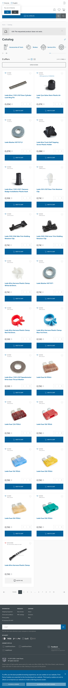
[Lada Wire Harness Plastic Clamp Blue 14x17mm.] (50, 320)
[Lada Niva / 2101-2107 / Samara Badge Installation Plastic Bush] (18, 179)
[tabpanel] (12, 47)
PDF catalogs (20, 614)
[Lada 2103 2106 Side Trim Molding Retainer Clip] (18, 226)
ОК (63, 627)
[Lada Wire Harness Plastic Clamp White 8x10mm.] (18, 273)
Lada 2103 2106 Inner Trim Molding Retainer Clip (50, 237)
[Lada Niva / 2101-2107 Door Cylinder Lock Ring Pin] (18, 85)
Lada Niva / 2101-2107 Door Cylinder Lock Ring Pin (18, 96)
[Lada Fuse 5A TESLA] (50, 367)
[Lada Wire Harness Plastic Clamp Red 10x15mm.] (18, 320)
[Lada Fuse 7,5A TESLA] (18, 414)
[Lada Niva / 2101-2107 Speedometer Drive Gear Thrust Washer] (18, 367)
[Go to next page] (64, 592)
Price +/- (63, 59)
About (29, 611)
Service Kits (51, 47)
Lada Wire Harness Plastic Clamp (17, 565)
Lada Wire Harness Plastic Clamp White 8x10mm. (17, 284)
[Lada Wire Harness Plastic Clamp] (18, 555)
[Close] (62, 31)
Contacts (30, 614)
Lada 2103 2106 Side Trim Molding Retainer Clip (17, 237)
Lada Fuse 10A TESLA (44, 424)
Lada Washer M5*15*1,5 (14, 142)
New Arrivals (20, 611)
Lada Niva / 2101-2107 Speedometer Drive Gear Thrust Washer (18, 378)
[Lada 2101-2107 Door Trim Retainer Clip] (50, 179)
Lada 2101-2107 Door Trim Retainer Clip (49, 190)
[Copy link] (64, 39)
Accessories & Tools (16, 47)
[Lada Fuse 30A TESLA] (50, 508)
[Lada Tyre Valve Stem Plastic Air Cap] (50, 85)
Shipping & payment (7, 611)
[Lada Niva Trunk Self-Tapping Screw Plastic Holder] (50, 132)
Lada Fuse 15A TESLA (12, 471)
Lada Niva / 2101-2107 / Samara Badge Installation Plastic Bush (16, 190)
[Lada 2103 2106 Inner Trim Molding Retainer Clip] (50, 226)
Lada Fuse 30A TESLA (44, 518)
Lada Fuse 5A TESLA (44, 377)
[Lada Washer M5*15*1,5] (18, 132)
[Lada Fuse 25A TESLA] (18, 508)
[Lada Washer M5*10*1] (50, 273)
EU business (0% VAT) (7, 620)
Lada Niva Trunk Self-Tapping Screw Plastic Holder (47, 143)
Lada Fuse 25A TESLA (12, 518)
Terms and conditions (7, 614)
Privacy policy (5, 617)
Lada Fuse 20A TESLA (44, 471)
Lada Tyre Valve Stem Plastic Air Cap (49, 96)
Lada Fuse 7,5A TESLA (13, 424)
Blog (29, 617)
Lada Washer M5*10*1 (45, 283)
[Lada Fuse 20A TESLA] (50, 461)
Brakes (35, 47)
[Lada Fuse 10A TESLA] (50, 414)
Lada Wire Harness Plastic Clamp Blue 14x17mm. (49, 331)
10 (53, 592)
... (34, 592)
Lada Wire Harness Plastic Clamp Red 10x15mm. (17, 331)
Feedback (54, 647)
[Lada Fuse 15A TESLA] (18, 461)
